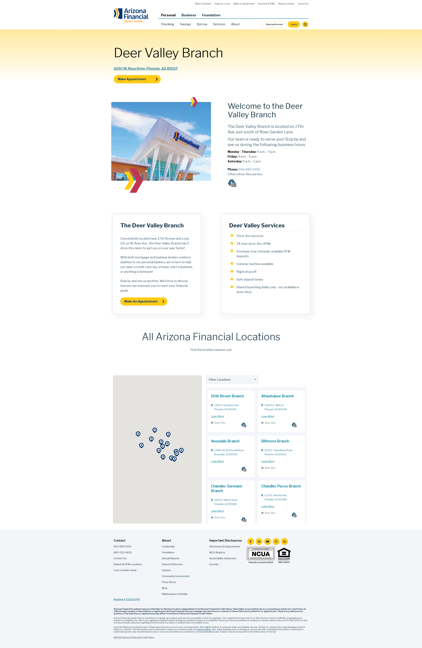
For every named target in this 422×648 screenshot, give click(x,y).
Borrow (202, 24)
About (235, 24)
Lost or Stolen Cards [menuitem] (125, 570)
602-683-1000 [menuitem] (122, 546)
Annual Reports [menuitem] (170, 558)
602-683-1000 (249, 169)
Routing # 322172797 (127, 599)
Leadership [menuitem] (168, 546)
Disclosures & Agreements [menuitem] (224, 546)
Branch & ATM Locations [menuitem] (128, 564)
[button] (168, 15)
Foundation (211, 15)
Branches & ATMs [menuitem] (266, 3)
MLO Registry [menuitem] (217, 552)
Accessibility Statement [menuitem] (222, 558)
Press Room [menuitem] (169, 582)
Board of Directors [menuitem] (172, 564)
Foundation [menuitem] (168, 552)
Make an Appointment (141, 301)
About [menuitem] (166, 540)
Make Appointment (132, 79)
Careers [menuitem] (166, 570)
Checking (167, 24)
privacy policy (203, 629)
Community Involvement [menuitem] (175, 576)
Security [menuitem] (214, 564)
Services (219, 24)
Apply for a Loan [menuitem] (222, 3)
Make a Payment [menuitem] (203, 3)
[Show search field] (305, 24)
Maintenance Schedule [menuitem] (175, 594)
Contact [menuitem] (120, 540)
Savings (185, 24)
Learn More (217, 416)
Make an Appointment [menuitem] (244, 3)
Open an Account (274, 24)
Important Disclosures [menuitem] (225, 540)
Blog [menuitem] (164, 588)
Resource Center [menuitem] (286, 3)
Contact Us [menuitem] (303, 3)
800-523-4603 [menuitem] (123, 552)
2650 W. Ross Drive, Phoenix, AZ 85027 (146, 68)
